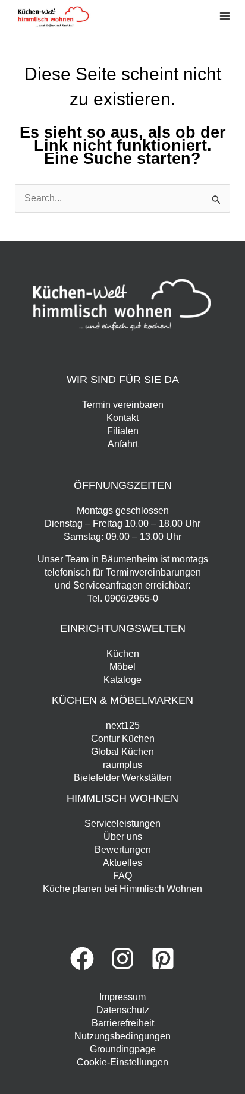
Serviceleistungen (122, 823)
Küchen (122, 654)
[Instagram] (122, 958)
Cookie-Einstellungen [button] (122, 1062)
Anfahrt (123, 444)
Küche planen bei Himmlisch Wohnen (122, 889)
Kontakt (122, 418)
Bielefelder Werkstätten (123, 778)
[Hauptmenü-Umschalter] (225, 16)
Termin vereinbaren (123, 405)
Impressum (122, 997)
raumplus (122, 765)
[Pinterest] (163, 958)
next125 (123, 725)
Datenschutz (122, 1010)
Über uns (122, 836)
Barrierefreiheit (123, 1023)
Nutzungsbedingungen (122, 1036)
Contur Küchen (123, 738)
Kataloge (122, 680)
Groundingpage (123, 1049)
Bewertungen (123, 850)
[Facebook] (82, 958)
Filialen (123, 431)
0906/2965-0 (131, 598)
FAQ (122, 876)
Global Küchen (122, 752)
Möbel (122, 667)
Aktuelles (122, 863)
